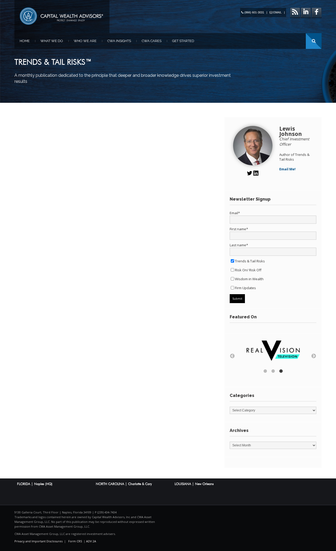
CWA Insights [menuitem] (119, 41)
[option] (273, 351)
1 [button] (265, 371)
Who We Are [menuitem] (85, 41)
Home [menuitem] (25, 41)
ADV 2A (91, 541)
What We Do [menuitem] (51, 41)
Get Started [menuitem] (183, 41)
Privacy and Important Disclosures (38, 541)
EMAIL (277, 12)
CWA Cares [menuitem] (151, 41)
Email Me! (287, 169)
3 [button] (281, 371)
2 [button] (273, 371)
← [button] (232, 356)
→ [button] (313, 356)
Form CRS (75, 541)
